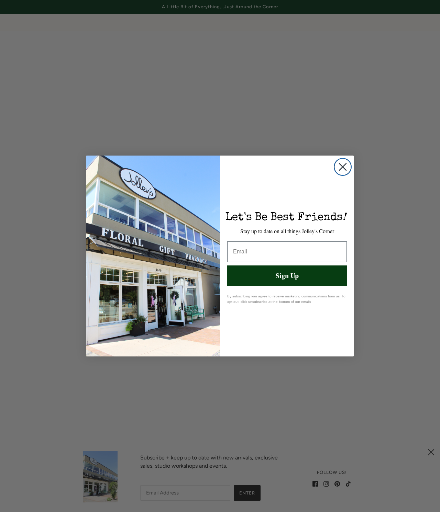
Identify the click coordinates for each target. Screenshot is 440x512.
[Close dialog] (342, 166)
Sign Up (287, 276)
